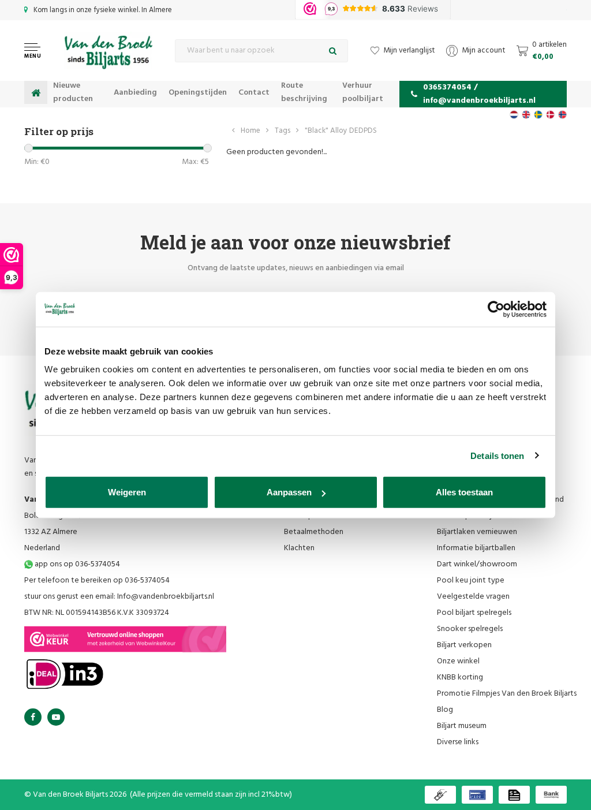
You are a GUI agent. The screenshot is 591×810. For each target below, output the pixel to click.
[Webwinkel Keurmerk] (125, 639)
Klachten (299, 548)
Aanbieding (135, 92)
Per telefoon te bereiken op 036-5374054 (97, 580)
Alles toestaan (464, 492)
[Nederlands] (514, 114)
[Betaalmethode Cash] (440, 795)
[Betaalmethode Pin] (477, 795)
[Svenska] (538, 114)
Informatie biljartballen (476, 548)
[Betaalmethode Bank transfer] (551, 795)
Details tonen (497, 455)
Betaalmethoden (313, 532)
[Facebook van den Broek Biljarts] (33, 717)
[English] (526, 114)
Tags (282, 131)
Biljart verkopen (464, 645)
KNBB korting (460, 677)
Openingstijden (198, 92)
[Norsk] (562, 114)
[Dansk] (550, 114)
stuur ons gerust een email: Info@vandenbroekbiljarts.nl (119, 596)
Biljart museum (462, 726)
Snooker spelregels (470, 629)
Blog (445, 709)
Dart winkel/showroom (477, 564)
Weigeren (127, 492)
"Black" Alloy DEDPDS (341, 131)
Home (250, 131)
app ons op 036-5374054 (76, 564)
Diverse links (457, 742)
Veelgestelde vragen (473, 596)
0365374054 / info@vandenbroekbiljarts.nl (479, 94)
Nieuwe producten (73, 92)
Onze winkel (458, 661)
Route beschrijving (304, 92)
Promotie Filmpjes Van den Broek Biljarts (507, 693)
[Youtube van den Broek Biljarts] (56, 717)
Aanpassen (289, 492)
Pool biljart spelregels (474, 612)
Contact (254, 92)
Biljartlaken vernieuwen (477, 532)
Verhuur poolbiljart (362, 92)
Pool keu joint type (470, 580)
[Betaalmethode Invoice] (514, 795)
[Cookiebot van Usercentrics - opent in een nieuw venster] (496, 309)
